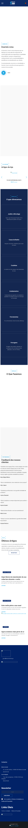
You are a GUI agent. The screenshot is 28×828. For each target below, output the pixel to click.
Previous (2, 177)
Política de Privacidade (6, 141)
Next (26, 177)
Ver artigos (14, 552)
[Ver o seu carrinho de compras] (22, 3)
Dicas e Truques (6, 572)
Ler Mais (3, 585)
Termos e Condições (17, 139)
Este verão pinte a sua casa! (11, 605)
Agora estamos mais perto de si (12, 632)
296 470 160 (6, 772)
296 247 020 (6, 781)
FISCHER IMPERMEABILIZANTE (14, 180)
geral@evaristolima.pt (8, 658)
